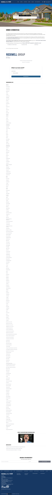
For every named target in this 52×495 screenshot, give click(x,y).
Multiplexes (7, 219)
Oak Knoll (7, 249)
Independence (8, 269)
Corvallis (7, 320)
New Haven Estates (8, 343)
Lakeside (7, 298)
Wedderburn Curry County (9, 326)
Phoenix (7, 100)
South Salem (8, 262)
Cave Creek (7, 414)
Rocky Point (7, 150)
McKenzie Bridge (8, 173)
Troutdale (7, 211)
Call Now (36, 44)
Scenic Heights (8, 357)
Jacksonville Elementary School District (11, 334)
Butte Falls (7, 112)
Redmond (7, 184)
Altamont (7, 147)
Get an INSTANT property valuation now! (31, 43)
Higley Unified (8, 368)
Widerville (7, 140)
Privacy (18, 493)
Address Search (19, 474)
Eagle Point (7, 91)
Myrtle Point (7, 300)
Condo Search (18, 473)
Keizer (7, 271)
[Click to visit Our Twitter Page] (8, 57)
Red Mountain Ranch (9, 410)
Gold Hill (7, 94)
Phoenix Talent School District (10, 335)
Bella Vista (7, 240)
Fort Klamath (8, 161)
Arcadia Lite (7, 393)
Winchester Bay (8, 288)
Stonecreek (7, 379)
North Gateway (8, 396)
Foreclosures (8, 222)
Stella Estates (8, 354)
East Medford (8, 86)
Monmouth (7, 268)
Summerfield (8, 340)
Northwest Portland (9, 212)
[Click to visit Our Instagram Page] (7, 57)
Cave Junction (8, 128)
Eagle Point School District (9, 332)
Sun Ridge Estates (8, 260)
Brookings (7, 306)
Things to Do (8, 426)
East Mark (7, 407)
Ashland (7, 114)
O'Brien (7, 136)
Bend (7, 176)
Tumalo (7, 183)
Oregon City (7, 214)
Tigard (7, 200)
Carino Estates (8, 402)
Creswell (7, 170)
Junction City (8, 174)
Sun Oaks (7, 226)
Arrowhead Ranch (8, 405)
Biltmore (7, 422)
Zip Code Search (43, 473)
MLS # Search (26, 473)
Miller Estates (8, 341)
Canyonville (7, 318)
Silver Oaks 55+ (8, 355)
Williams (7, 142)
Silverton (7, 263)
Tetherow (7, 180)
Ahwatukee (7, 391)
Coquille (7, 297)
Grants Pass (8, 124)
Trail (6, 108)
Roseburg (7, 315)
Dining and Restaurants (9, 429)
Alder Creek (7, 248)
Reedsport (7, 285)
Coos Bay (7, 295)
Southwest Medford (9, 257)
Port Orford (7, 312)
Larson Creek (8, 243)
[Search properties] (38, 17)
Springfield (7, 167)
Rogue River (7, 103)
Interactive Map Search (13, 38)
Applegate (7, 97)
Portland (7, 195)
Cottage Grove (8, 171)
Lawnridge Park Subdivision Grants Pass (11, 349)
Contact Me (24, 44)
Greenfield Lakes (8, 373)
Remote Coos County (9, 323)
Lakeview (7, 163)
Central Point (8, 89)
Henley (7, 153)
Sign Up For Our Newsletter (26, 62)
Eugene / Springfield (9, 164)
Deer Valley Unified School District (10, 367)
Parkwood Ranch (8, 411)
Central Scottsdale (8, 388)
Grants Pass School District (10, 337)
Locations (25, 1)
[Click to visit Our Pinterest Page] (9, 57)
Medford (7, 84)
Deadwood (7, 280)
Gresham (7, 209)
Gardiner (7, 283)
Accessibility (13, 493)
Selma (7, 137)
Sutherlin (7, 317)
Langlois (7, 309)
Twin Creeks (8, 242)
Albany (7, 191)
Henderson (7, 274)
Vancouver (7, 205)
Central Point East (8, 352)
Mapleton (7, 277)
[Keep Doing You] (26, 438)
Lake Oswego (8, 203)
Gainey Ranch (8, 387)
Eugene (7, 165)
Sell (28, 15)
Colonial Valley (8, 346)
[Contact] (1, 489)
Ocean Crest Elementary (9, 329)
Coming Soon (8, 224)
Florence (7, 275)
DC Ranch (7, 382)
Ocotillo (7, 399)
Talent (7, 92)
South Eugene (8, 168)
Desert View (8, 390)
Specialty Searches (9, 218)
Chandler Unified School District (10, 365)
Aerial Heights (8, 245)
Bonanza (7, 155)
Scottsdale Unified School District (10, 364)
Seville (7, 376)
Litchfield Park (8, 417)
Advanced (22, 15)
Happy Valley (8, 208)
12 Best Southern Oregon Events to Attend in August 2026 (14, 448)
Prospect (7, 102)
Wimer (7, 111)
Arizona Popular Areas (9, 363)
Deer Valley (7, 394)
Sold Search (26, 474)
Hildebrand (7, 152)
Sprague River (8, 158)
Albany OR (7, 361)
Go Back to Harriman (12, 44)
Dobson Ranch (8, 408)
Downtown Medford (9, 344)
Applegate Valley (8, 237)
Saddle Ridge (8, 254)
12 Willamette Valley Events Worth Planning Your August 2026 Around (15, 446)
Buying (29, 1)
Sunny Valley (8, 139)
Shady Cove (7, 106)
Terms (16, 493)
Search (21, 1)
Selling (33, 1)
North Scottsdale (8, 385)
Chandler (7, 416)
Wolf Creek (7, 143)
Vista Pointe (7, 228)
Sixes (7, 314)
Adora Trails (7, 370)
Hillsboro (7, 206)
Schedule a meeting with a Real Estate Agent (26, 60)
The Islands (7, 371)
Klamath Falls (8, 145)
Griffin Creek (8, 239)
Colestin (7, 121)
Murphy (7, 134)
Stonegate (7, 246)
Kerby (7, 131)
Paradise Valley (8, 419)
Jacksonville (7, 88)
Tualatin (7, 215)
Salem (7, 188)
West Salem (7, 193)
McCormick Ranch (8, 384)
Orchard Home (8, 251)
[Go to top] (1, 490)
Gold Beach (7, 308)
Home (18, 1)
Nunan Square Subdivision (9, 231)
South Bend (7, 181)
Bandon (7, 291)
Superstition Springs (9, 413)
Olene (7, 149)
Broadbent (7, 292)
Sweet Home (8, 190)
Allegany (7, 289)
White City (7, 109)
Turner (7, 265)
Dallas (7, 272)
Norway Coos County (9, 321)
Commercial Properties (9, 221)
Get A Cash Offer (37, 1)
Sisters (7, 186)
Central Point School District (10, 331)
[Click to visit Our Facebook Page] (6, 57)
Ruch (6, 105)
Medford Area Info (8, 425)
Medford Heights (8, 234)
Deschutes (7, 178)
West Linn (7, 217)
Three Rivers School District (10, 338)
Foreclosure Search (35, 473)
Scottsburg (7, 286)
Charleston (7, 294)
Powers (7, 303)
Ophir (7, 311)
